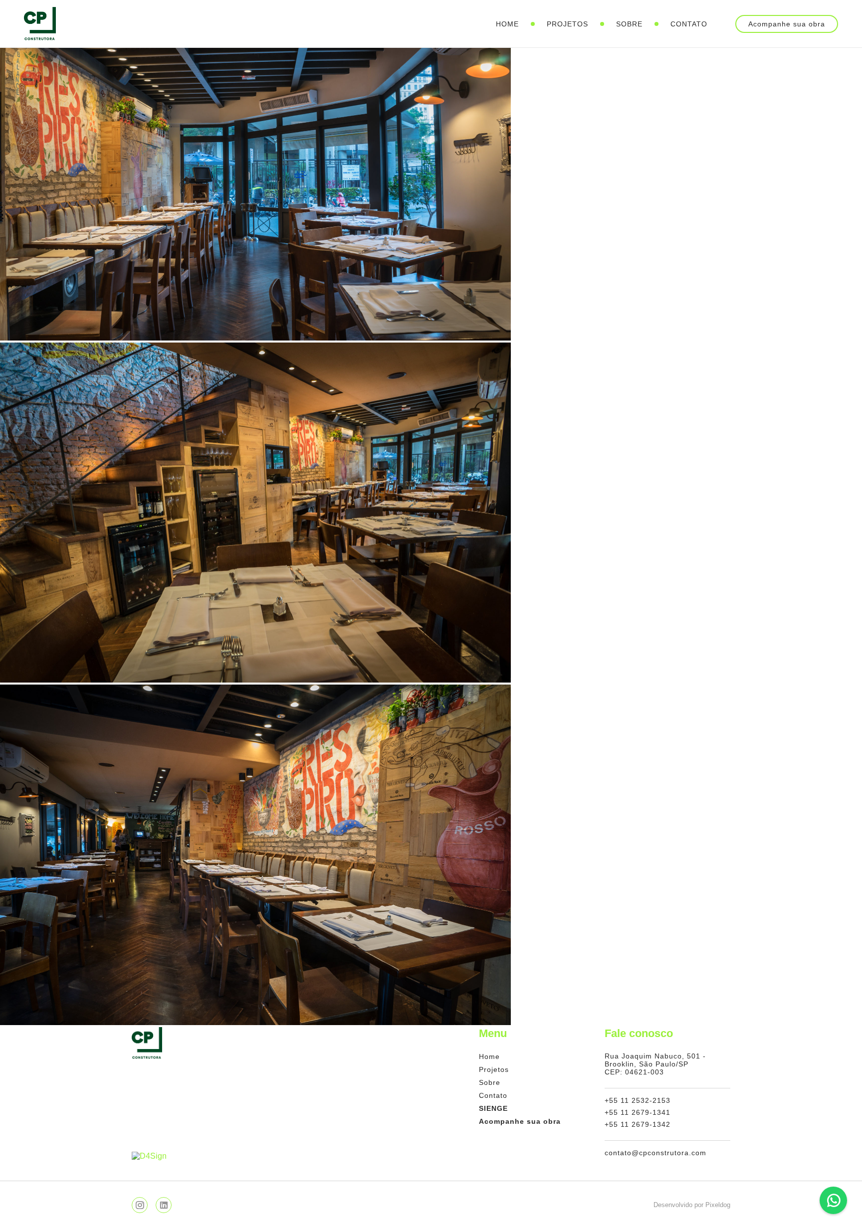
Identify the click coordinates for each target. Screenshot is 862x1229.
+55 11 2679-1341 (637, 1112)
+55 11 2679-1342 (637, 1124)
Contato (688, 24)
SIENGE (493, 1108)
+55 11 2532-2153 (637, 1100)
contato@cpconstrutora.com (655, 1153)
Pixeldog (717, 1205)
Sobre (629, 24)
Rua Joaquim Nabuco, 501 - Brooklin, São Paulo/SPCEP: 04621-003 (655, 1064)
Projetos (567, 24)
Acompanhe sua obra (786, 24)
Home (507, 24)
